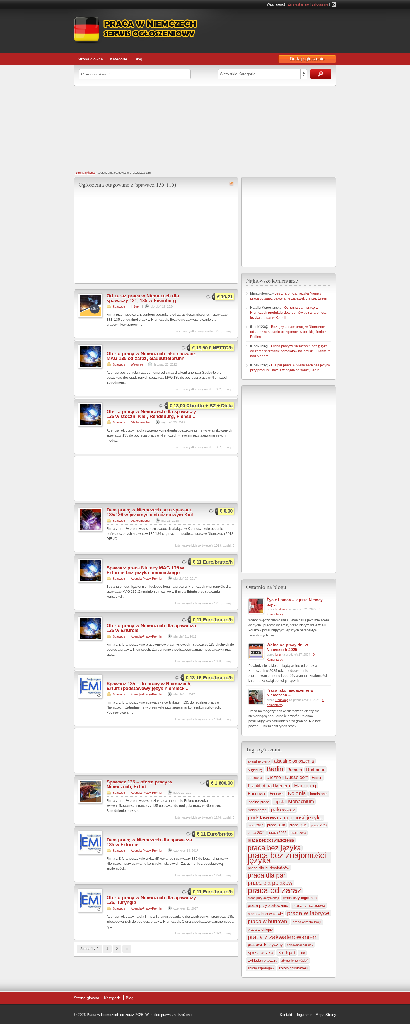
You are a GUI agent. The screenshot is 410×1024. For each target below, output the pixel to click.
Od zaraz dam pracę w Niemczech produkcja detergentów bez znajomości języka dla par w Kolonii (288, 313)
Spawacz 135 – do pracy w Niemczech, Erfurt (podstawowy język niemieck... (149, 686)
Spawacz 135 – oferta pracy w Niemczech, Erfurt (139, 784)
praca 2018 (276, 825)
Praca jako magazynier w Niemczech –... (290, 692)
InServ (135, 306)
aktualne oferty (259, 761)
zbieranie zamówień (294, 960)
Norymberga (257, 810)
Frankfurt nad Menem (269, 785)
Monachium (301, 801)
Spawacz (119, 306)
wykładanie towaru (262, 960)
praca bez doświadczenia (271, 840)
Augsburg (255, 770)
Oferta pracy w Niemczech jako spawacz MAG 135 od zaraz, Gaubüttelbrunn (151, 356)
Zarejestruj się (298, 4)
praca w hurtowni (268, 921)
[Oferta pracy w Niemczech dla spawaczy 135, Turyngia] (90, 911)
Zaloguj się (320, 4)
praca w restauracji (307, 922)
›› (127, 949)
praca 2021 (256, 832)
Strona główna (90, 59)
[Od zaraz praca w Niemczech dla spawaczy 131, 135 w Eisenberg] (90, 317)
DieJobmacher (141, 422)
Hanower (277, 794)
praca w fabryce (308, 913)
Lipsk (278, 801)
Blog (138, 59)
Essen (317, 778)
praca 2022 (277, 832)
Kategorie (118, 59)
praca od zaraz (275, 890)
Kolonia (297, 793)
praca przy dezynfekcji (263, 898)
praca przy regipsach (300, 898)
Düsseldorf (296, 777)
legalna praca (258, 802)
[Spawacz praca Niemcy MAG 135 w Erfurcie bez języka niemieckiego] (90, 582)
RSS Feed (334, 4)
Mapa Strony (325, 1015)
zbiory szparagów (261, 968)
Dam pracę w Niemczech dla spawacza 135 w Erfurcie (149, 842)
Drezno (273, 777)
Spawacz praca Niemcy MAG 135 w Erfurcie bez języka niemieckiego (145, 570)
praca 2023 (298, 832)
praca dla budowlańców (268, 868)
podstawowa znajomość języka (285, 817)
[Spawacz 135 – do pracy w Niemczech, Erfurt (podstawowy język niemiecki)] (90, 697)
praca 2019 (298, 825)
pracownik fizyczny (265, 944)
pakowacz (283, 809)
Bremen (294, 770)
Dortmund (315, 769)
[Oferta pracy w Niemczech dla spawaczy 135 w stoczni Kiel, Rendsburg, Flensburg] (90, 425)
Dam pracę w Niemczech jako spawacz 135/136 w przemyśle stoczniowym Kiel (150, 512)
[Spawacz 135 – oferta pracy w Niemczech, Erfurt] (90, 803)
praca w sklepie (260, 929)
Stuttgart (286, 952)
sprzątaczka (260, 952)
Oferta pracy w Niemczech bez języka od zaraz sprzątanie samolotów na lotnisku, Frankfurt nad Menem (290, 351)
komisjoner (319, 794)
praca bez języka (274, 848)
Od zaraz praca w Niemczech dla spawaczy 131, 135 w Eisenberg (143, 298)
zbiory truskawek (293, 968)
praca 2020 (319, 825)
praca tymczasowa (308, 905)
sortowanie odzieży (300, 945)
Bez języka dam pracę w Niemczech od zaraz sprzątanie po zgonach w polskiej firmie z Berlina (288, 332)
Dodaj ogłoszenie (307, 59)
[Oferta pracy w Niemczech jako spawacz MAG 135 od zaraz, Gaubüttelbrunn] (90, 367)
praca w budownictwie (265, 914)
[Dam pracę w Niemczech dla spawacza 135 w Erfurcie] (90, 854)
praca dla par (267, 875)
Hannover (257, 793)
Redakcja (281, 609)
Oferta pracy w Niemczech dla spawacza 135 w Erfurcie (151, 628)
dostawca (255, 778)
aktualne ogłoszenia (294, 760)
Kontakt (286, 1015)
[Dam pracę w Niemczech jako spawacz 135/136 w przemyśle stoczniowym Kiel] (90, 531)
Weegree (137, 364)
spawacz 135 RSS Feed (231, 183)
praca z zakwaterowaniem (283, 937)
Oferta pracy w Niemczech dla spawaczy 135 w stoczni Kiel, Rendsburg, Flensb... (151, 414)
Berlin (275, 769)
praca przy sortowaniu (268, 905)
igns (278, 654)
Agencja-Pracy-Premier (147, 578)
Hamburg (305, 785)
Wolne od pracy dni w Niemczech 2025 (287, 647)
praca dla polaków (270, 883)
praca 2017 (255, 825)
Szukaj (320, 74)
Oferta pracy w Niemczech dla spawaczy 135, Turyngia (151, 900)
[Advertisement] (205, 128)
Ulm (302, 953)
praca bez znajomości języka (287, 857)
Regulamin (303, 1015)
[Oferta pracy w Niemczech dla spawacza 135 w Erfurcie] (90, 639)
